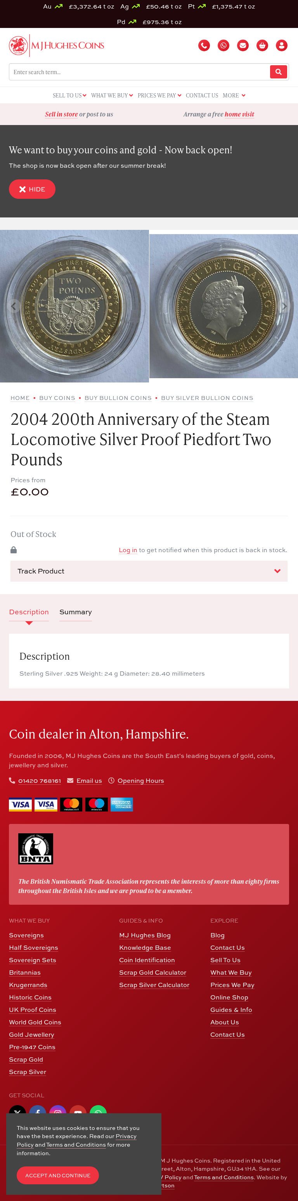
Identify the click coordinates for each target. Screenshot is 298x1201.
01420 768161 (39, 780)
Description (29, 612)
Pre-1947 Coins (32, 1047)
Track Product (40, 571)
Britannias (25, 972)
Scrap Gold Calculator (152, 972)
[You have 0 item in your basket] (263, 45)
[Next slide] (284, 306)
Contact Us (227, 947)
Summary (75, 612)
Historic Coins (30, 997)
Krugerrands (28, 984)
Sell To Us (225, 960)
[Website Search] (278, 72)
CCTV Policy (164, 1177)
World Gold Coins (35, 1022)
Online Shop (229, 997)
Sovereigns (26, 935)
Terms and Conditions (224, 1177)
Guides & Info (231, 1009)
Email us (89, 780)
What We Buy (231, 972)
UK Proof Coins (32, 1009)
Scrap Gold (26, 1059)
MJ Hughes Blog (145, 935)
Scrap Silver (27, 1071)
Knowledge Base (145, 947)
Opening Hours (141, 780)
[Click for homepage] (56, 44)
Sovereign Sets (32, 960)
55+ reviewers (248, 113)
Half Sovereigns (33, 947)
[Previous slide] (14, 306)
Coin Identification (147, 960)
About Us (224, 1022)
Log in (128, 550)
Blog (217, 935)
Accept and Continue (57, 1175)
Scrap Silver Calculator (154, 984)
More (231, 95)
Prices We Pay (232, 984)
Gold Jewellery (31, 1034)
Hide (37, 189)
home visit (99, 113)
